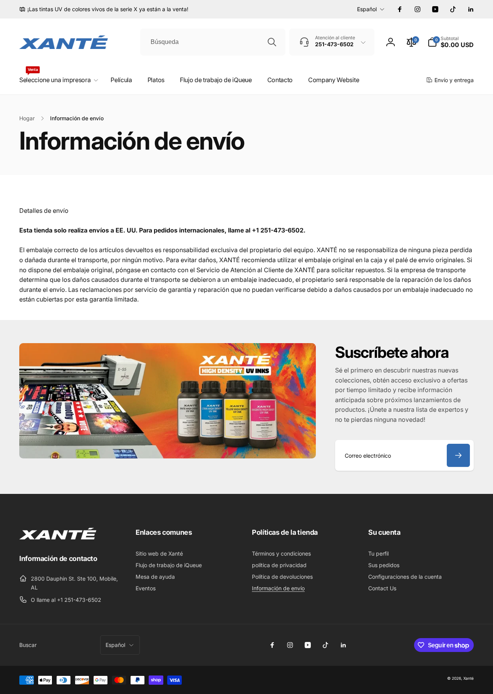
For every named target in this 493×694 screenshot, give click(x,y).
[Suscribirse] (458, 455)
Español (367, 9)
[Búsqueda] (272, 42)
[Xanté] (57, 537)
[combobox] (212, 42)
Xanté (468, 678)
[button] (451, 42)
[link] (103, 9)
